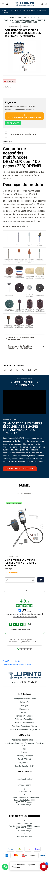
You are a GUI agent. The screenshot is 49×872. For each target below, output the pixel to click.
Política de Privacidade (24, 719)
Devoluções (24, 709)
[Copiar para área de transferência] (35, 370)
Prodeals (24, 752)
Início (12, 18)
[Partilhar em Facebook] (5, 370)
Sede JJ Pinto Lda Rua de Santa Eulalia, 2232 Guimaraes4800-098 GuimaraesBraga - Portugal (24, 827)
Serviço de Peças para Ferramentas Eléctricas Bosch (24, 744)
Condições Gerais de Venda (24, 699)
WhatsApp (14, 123)
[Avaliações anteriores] (5, 633)
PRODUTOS (22, 18)
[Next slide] (44, 590)
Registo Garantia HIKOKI (24, 766)
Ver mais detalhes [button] (24, 837)
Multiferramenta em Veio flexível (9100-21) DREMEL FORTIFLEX (20, 563)
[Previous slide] (5, 590)
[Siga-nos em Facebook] (25, 682)
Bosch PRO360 (24, 759)
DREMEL (33, 18)
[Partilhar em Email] (29, 370)
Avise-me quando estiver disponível (24, 118)
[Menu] (3, 4)
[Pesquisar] (7, 4)
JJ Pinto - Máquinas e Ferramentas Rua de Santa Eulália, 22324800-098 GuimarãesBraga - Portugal (24, 801)
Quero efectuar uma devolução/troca (24, 729)
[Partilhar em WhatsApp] (17, 370)
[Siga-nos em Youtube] (32, 682)
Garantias (24, 712)
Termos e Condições (24, 716)
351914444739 (24, 791)
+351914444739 (24, 785)
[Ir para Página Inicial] (24, 4)
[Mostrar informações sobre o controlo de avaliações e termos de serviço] (43, 614)
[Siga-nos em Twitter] (29, 682)
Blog (24, 749)
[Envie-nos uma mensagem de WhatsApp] (5, 867)
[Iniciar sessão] (42, 4)
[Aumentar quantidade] (33, 580)
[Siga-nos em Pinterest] (36, 682)
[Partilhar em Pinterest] (23, 370)
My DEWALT (24, 762)
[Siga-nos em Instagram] (21, 682)
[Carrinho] (45, 4)
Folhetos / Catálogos (24, 756)
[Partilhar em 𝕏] (11, 370)
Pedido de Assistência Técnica (24, 726)
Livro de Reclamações (24, 722)
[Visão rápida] (42, 526)
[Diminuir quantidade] (7, 580)
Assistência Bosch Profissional (24, 740)
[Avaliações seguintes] (44, 633)
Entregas (24, 705)
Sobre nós (24, 702)
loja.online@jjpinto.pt (24, 779)
